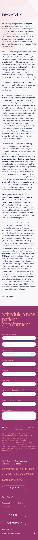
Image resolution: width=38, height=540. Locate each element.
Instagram (6, 506)
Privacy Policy (7, 529)
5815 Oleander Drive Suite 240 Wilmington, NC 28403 (14, 462)
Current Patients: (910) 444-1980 (18, 468)
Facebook (6, 503)
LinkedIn (21, 506)
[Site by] (34, 533)
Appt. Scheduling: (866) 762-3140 (18, 474)
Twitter (21, 503)
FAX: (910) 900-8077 (12, 479)
